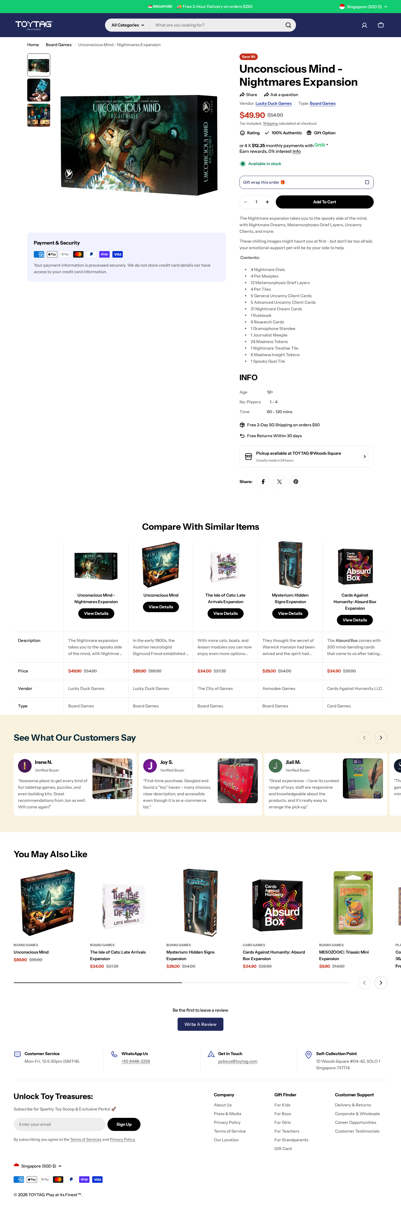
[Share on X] (279, 481)
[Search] (288, 25)
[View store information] (364, 456)
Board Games (58, 44)
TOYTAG (36, 1194)
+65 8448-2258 (135, 1061)
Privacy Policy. (123, 1139)
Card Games (254, 945)
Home (33, 44)
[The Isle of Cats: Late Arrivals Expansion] (124, 903)
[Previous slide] (364, 737)
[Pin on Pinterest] (296, 481)
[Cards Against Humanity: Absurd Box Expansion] (277, 903)
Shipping (270, 123)
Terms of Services (85, 1139)
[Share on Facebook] (263, 481)
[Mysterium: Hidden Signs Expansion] (200, 903)
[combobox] (200, 25)
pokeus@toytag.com (238, 1061)
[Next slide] (380, 737)
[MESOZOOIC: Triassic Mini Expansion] (353, 903)
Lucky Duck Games (274, 103)
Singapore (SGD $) (364, 6)
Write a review (200, 1024)
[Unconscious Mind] (48, 903)
